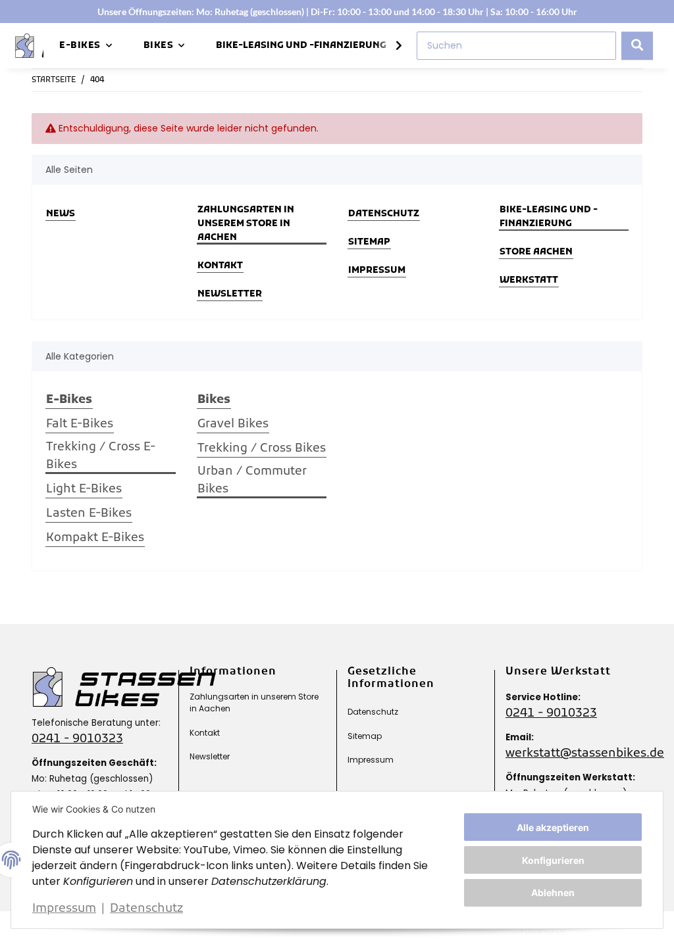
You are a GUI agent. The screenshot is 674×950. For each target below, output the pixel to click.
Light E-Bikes (84, 489)
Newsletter (229, 294)
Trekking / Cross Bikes (261, 448)
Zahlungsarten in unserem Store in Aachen (245, 224)
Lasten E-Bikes (89, 513)
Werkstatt (529, 280)
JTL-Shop (594, 930)
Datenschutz (146, 908)
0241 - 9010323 (77, 739)
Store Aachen (536, 252)
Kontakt (220, 266)
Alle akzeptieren (553, 827)
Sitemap (369, 242)
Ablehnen (553, 892)
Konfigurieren (553, 860)
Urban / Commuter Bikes (252, 480)
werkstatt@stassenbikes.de (585, 753)
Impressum (64, 908)
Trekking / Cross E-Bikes (100, 456)
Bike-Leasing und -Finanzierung (301, 45)
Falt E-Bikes (79, 424)
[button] (390, 46)
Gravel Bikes (233, 424)
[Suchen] (637, 46)
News (60, 214)
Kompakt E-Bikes (95, 538)
